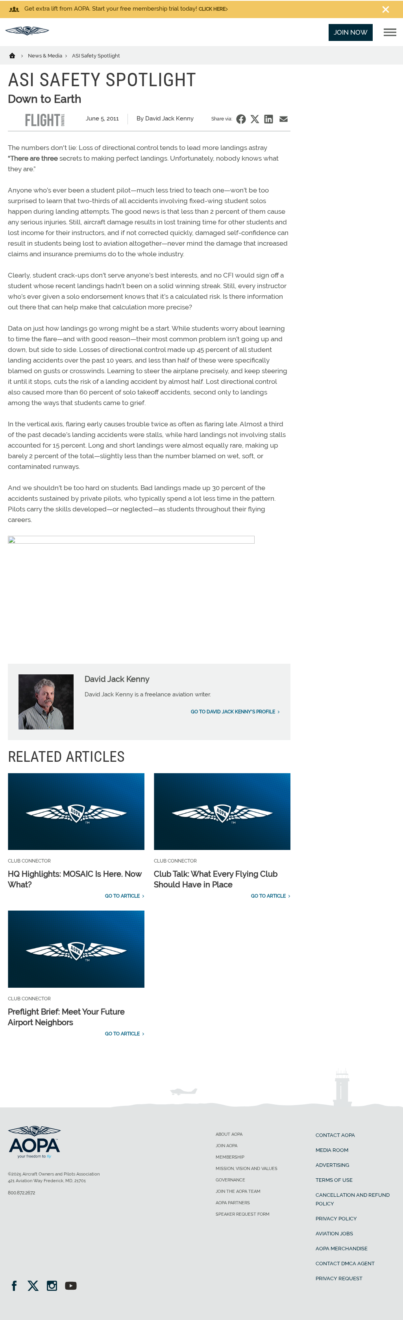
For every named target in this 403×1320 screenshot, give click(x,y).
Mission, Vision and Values (246, 1168)
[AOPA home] (27, 33)
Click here (212, 9)
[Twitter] (35, 1286)
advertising (332, 1165)
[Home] (17, 55)
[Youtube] (71, 1286)
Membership (230, 1157)
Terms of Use (334, 1180)
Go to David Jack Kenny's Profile (233, 712)
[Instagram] (54, 1286)
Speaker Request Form (243, 1214)
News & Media (45, 56)
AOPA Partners (233, 1202)
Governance (230, 1180)
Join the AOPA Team (238, 1191)
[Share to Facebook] (241, 119)
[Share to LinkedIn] (269, 119)
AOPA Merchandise (342, 1249)
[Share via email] (283, 119)
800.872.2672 (21, 1193)
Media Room (332, 1150)
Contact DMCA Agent (345, 1263)
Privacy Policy (336, 1219)
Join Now (351, 32)
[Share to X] (255, 119)
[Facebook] (17, 1286)
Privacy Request (339, 1278)
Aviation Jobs (334, 1234)
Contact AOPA (335, 1135)
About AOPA (229, 1134)
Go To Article (122, 896)
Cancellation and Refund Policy (353, 1199)
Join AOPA (226, 1145)
